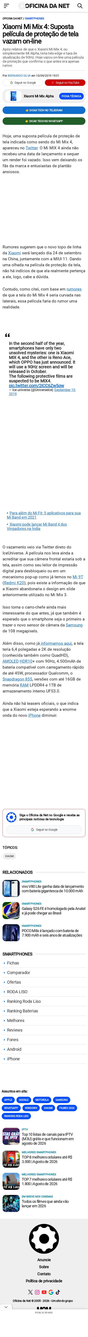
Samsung (74, 625)
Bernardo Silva (19, 75)
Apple (8, 1099)
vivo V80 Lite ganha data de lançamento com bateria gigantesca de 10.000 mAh (53, 888)
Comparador (18, 972)
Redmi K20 (14, 582)
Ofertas (14, 982)
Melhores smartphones (39, 1152)
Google (24, 1099)
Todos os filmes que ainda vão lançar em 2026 (45, 1203)
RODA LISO (17, 991)
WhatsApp (11, 1108)
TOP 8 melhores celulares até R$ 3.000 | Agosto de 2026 (47, 1159)
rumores (74, 289)
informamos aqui (56, 643)
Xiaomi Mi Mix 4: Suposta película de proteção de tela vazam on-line (40, 34)
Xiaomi (14, 252)
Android (14, 1049)
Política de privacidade (44, 1281)
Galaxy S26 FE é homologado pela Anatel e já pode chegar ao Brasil (53, 910)
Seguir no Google (25, 82)
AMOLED (11, 661)
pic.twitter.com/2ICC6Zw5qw (36, 385)
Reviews (14, 1030)
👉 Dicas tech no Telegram (44, 110)
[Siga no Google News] (51, 1292)
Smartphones (34, 18)
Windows (31, 1108)
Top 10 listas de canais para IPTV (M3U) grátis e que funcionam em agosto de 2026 (48, 1139)
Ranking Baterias (22, 1010)
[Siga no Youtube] (44, 1292)
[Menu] (7, 6)
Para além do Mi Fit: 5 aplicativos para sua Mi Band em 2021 (44, 515)
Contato (44, 1274)
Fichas (13, 963)
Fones (12, 1039)
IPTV (25, 1129)
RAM (24, 685)
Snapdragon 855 (17, 679)
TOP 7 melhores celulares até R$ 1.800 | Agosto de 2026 (47, 1181)
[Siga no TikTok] (57, 1292)
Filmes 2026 (67, 1108)
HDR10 (26, 661)
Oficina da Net (12, 18)
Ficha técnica (71, 96)
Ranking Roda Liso (24, 1001)
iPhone (34, 715)
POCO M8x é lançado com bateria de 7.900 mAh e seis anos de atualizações (52, 932)
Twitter (32, 147)
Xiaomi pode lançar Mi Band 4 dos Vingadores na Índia (37, 526)
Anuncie (44, 1260)
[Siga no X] (30, 1292)
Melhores (15, 1020)
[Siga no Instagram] (37, 1292)
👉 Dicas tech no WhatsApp (44, 121)
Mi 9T (78, 576)
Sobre (44, 1267)
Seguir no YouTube (67, 82)
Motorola (42, 1099)
